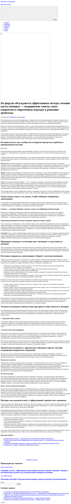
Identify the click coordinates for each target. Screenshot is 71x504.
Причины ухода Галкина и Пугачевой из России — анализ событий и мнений (27, 498)
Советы (6, 27)
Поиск (3, 482)
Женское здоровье (32, 459)
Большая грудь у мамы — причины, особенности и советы (21, 445)
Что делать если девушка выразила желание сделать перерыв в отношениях (26, 491)
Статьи (6, 29)
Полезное (7, 26)
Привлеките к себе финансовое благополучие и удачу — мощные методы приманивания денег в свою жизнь (36, 493)
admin (23, 117)
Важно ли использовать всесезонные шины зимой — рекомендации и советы (27, 499)
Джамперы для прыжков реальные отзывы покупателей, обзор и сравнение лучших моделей (31, 443)
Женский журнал (6, 4)
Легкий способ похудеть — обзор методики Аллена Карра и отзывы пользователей (28, 438)
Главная (6, 22)
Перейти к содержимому (8, 1)
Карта (6, 30)
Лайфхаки (7, 24)
